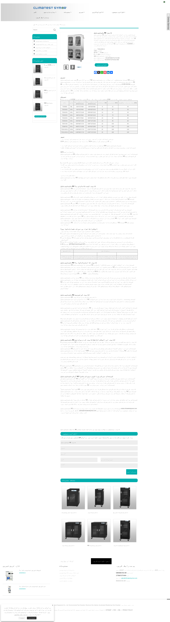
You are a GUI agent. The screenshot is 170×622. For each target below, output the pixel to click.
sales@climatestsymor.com (129, 578)
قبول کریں (32, 618)
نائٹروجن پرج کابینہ (68, 545)
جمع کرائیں (131, 472)
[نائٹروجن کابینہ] (99, 497)
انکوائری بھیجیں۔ (118, 12)
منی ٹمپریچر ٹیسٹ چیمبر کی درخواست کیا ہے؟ (32, 586)
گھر (35, 12)
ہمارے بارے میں (49, 12)
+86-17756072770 (121, 575)
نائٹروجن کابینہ (41, 24)
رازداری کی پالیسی (21, 614)
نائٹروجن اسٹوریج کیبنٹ (69, 512)
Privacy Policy (128, 610)
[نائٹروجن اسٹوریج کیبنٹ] (73, 497)
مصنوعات (67, 12)
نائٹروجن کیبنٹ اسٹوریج (120, 512)
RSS (114, 610)
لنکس (102, 610)
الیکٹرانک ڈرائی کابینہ (53, 24)
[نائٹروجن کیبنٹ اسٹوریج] (125, 497)
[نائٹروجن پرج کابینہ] (73, 530)
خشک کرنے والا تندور (65, 578)
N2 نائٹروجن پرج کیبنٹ (94, 545)
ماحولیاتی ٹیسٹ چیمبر (66, 570)
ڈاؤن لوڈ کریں (97, 12)
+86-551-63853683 (121, 573)
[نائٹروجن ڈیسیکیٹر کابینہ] (125, 530)
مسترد (22, 618)
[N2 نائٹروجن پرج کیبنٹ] (99, 530)
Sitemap (108, 610)
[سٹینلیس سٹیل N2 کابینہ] (66, 67)
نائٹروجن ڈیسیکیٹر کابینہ (121, 545)
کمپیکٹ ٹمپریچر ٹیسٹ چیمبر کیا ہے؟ (30, 570)
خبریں (81, 12)
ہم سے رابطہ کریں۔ (42, 17)
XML (119, 610)
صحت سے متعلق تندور (65, 581)
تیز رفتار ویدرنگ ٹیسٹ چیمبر (69, 573)
